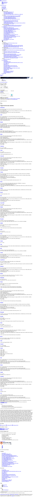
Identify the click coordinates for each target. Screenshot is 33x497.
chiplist (1, 91)
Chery (1, 150)
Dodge (1, 188)
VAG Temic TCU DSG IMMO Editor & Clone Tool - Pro (12, 16)
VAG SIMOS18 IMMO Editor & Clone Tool (10, 18)
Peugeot (1, 302)
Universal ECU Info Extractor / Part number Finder (12, 52)
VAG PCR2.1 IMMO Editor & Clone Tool (9, 17)
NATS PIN (5, 70)
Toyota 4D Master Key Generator (8, 71)
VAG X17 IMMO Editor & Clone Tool (7, 460)
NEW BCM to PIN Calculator (8, 37)
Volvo (1, 389)
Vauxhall (2, 376)
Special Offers (4, 6)
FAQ (3, 3)
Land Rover (2, 259)
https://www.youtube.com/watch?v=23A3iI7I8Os (13, 98)
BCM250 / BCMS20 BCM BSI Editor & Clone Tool (11, 28)
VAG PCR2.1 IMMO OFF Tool (8, 12)
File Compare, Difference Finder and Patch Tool (10, 51)
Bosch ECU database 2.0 (7, 59)
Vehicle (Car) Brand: (3, 85)
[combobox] (6, 87)
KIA (1, 248)
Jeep (1, 244)
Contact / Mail (4, 73)
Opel (1, 289)
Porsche (1, 316)
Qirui (1, 322)
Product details (2, 428)
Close (1, 103)
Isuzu (1, 229)
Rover (1, 336)
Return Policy (16, 494)
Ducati (1, 192)
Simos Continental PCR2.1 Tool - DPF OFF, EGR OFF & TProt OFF (13, 48)
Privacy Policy (7, 494)
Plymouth (2, 312)
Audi (1, 114)
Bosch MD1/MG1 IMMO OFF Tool (9, 27)
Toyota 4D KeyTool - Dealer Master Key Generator (11, 57)
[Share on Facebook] (0, 402)
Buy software (5, 82)
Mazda (1, 273)
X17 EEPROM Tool (6, 33)
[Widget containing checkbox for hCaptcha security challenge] (6, 95)
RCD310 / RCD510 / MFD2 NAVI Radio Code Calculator (10, 476)
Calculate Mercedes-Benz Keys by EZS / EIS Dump (11, 21)
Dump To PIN (4, 7)
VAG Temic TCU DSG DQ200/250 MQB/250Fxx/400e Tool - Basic (13, 45)
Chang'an (2, 146)
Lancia (1, 252)
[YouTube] (2, 447)
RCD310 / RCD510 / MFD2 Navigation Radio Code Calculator (12, 54)
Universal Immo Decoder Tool (8, 44)
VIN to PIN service (14, 99)
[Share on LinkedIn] (3, 402)
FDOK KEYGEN (6, 64)
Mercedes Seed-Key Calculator (8, 68)
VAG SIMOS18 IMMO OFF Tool (8, 13)
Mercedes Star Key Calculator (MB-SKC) (9, 35)
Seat (1, 357)
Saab (1, 340)
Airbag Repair (4, 469)
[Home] (5, 444)
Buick (1, 134)
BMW (1, 129)
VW (1, 393)
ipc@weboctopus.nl (3, 0)
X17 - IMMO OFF (6, 63)
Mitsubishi (2, 277)
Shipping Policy (12, 494)
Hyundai (1, 218)
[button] (1, 75)
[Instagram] (2, 448)
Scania (1, 348)
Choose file (12, 90)
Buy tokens (1, 82)
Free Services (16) (4, 60)
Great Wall (2, 202)
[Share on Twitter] (1, 402)
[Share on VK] (5, 402)
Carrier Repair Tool (6, 38)
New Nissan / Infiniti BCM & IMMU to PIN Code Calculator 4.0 (13, 25)
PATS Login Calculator (7, 67)
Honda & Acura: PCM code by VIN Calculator (10, 56)
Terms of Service (2, 494)
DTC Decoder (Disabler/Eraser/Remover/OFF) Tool (11, 20)
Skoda (1, 364)
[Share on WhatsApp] (4, 402)
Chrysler (1, 167)
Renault (1, 328)
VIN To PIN (4, 8)
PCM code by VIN (6, 69)
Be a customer (2, 441)
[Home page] (3, 5)
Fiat (1, 195)
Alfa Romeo (2, 107)
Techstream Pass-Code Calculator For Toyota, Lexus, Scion (12, 36)
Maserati (1, 266)
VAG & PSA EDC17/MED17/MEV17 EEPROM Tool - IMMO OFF (13, 14)
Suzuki (1, 372)
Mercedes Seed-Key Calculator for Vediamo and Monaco (11, 55)
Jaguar (1, 240)
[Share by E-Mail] (2, 402)
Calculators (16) (4, 26)
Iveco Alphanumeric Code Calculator (9, 23)
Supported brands (5, 2)
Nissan (1, 281)
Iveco (1, 233)
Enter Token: (2, 92)
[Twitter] (2, 446)
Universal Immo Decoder (7, 61)
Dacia (1, 181)
